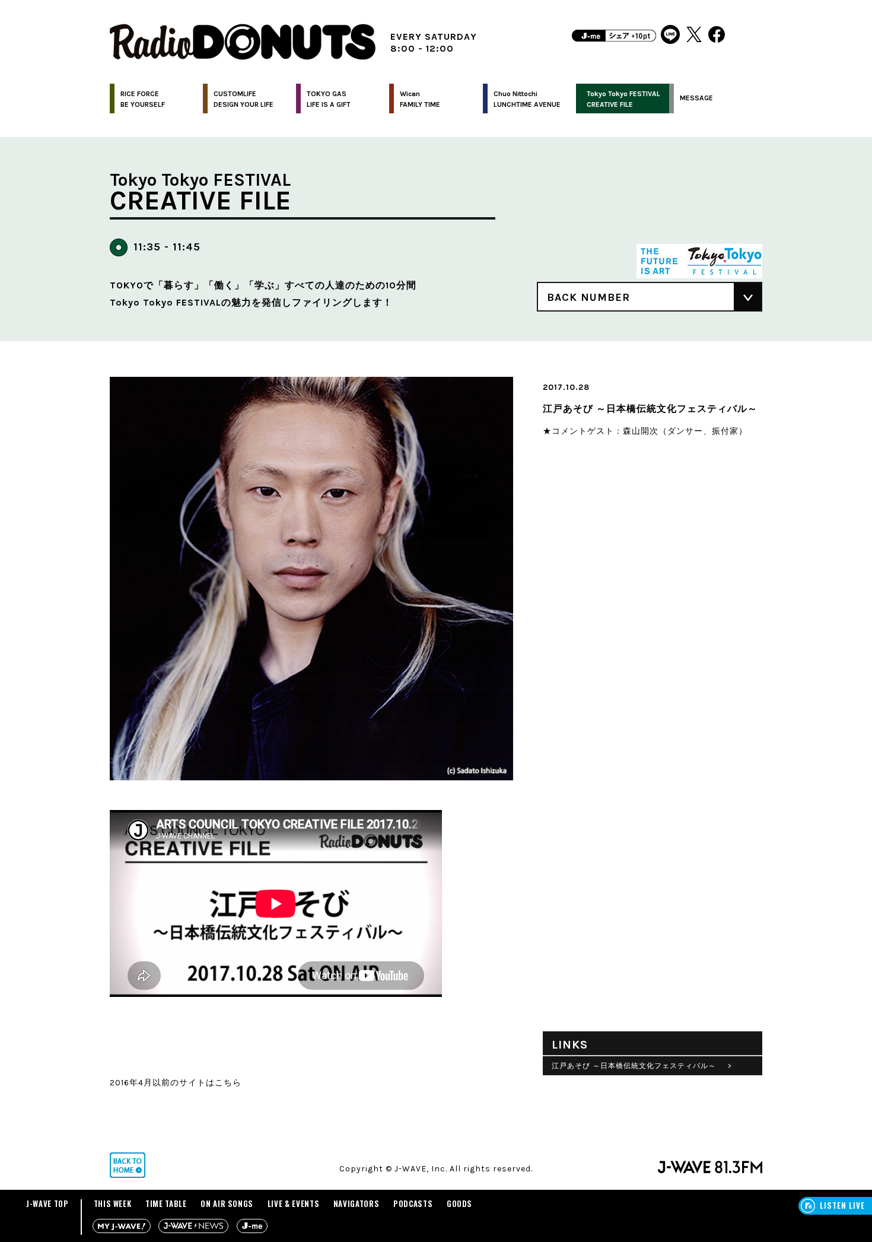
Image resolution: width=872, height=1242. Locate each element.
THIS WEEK (113, 1203)
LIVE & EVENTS (293, 1203)
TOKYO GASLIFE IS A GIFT (329, 99)
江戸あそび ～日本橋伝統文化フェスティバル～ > (642, 1066)
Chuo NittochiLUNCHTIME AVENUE (527, 99)
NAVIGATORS (356, 1203)
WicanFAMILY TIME (420, 99)
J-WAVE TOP (47, 1203)
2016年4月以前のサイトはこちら (175, 1083)
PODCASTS (412, 1203)
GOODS (459, 1203)
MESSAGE (696, 98)
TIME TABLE (166, 1203)
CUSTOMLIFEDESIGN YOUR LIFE (243, 99)
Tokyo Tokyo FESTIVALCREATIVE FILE (623, 99)
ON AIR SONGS (227, 1203)
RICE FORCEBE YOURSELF (142, 99)
